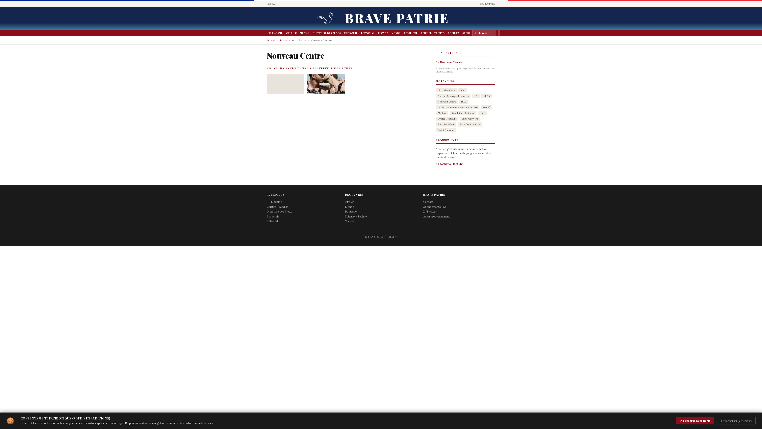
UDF (462, 90)
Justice (383, 33)
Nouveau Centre (447, 101)
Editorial (367, 33)
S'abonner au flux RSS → (451, 164)
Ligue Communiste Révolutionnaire (458, 107)
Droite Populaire (447, 118)
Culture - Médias (297, 33)
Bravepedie (287, 40)
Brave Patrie (397, 17)
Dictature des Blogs (327, 33)
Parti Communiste (470, 124)
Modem (442, 112)
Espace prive (487, 3)
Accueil (271, 40)
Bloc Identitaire (446, 90)
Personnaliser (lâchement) (736, 420)
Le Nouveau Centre (449, 62)
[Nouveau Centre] (326, 84)
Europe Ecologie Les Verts (453, 96)
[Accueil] (326, 18)
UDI (476, 96)
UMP (482, 112)
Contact (428, 202)
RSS (269, 3)
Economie (351, 33)
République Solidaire (462, 112)
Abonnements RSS (434, 207)
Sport (466, 33)
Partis (302, 40)
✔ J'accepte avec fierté (695, 420)
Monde (396, 33)
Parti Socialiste (446, 124)
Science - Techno (432, 33)
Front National (446, 130)
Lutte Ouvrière (470, 118)
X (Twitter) (430, 211)
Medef (486, 107)
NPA (463, 101)
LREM (487, 96)
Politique (411, 33)
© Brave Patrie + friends (379, 236)
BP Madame (275, 33)
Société (453, 33)
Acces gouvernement (436, 216)
